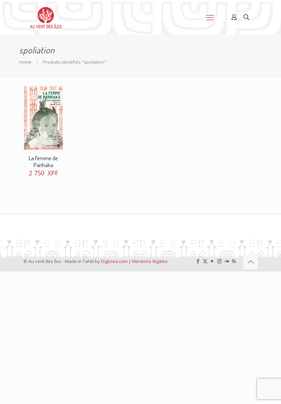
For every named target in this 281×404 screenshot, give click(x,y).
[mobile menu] (210, 17)
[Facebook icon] (197, 260)
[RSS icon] (233, 260)
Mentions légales (150, 261)
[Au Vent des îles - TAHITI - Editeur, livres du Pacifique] (46, 17)
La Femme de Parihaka (43, 161)
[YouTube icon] (212, 260)
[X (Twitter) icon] (205, 260)
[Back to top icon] (250, 262)
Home (25, 62)
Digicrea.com (114, 261)
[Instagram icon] (219, 260)
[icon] (226, 260)
